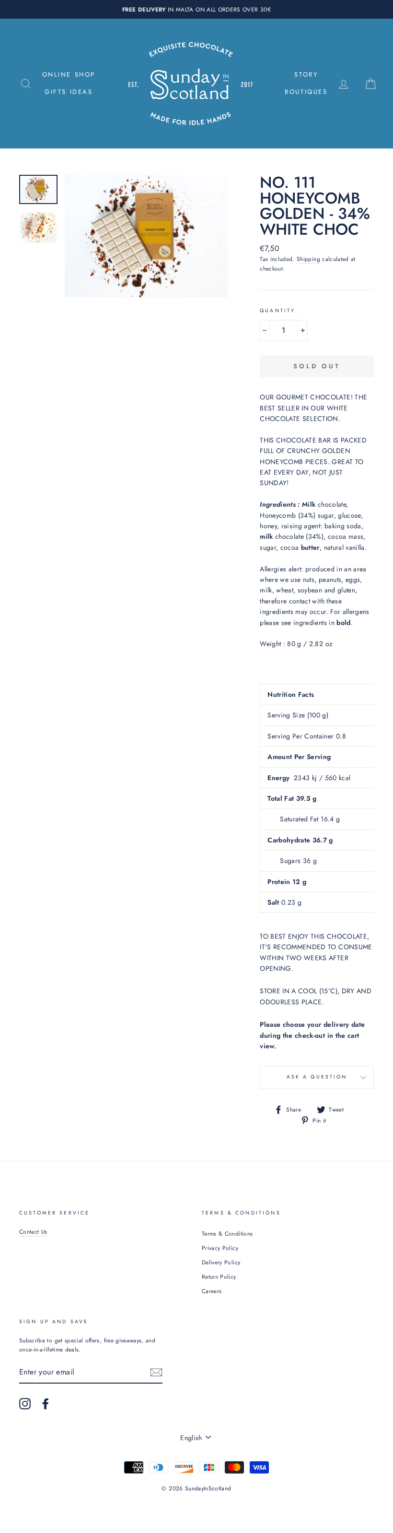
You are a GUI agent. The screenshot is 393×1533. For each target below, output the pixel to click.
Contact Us (33, 1231)
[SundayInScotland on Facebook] (45, 1403)
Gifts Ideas (69, 91)
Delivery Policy (221, 1262)
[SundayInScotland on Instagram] (25, 1403)
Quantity (277, 310)
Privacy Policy (220, 1248)
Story (306, 74)
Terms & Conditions (227, 1233)
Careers (211, 1291)
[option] (196, 9)
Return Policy (219, 1276)
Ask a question (317, 1076)
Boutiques (306, 91)
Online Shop (69, 74)
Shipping (308, 259)
